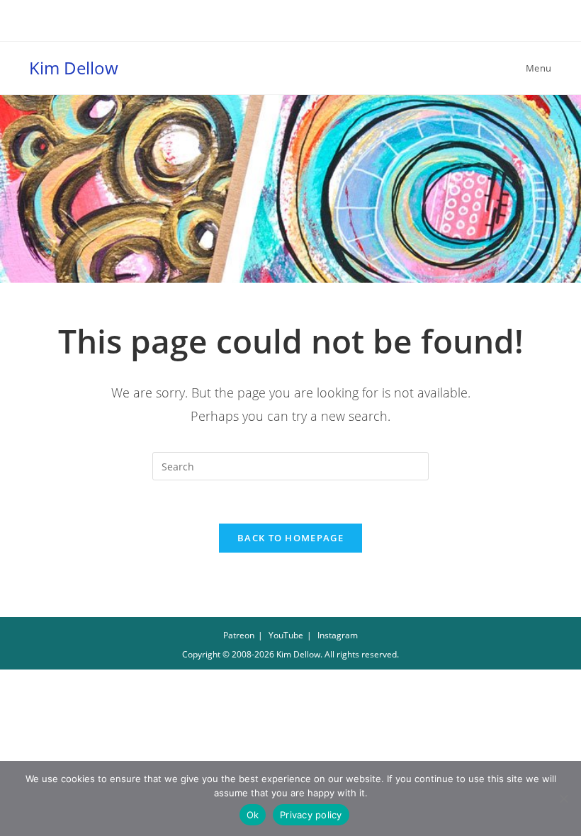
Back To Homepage (290, 537)
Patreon (238, 635)
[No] (563, 798)
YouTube (286, 635)
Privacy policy (311, 814)
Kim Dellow (73, 67)
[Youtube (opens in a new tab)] (307, 25)
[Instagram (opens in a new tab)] (292, 25)
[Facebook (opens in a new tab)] (275, 25)
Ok (253, 814)
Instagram (337, 635)
